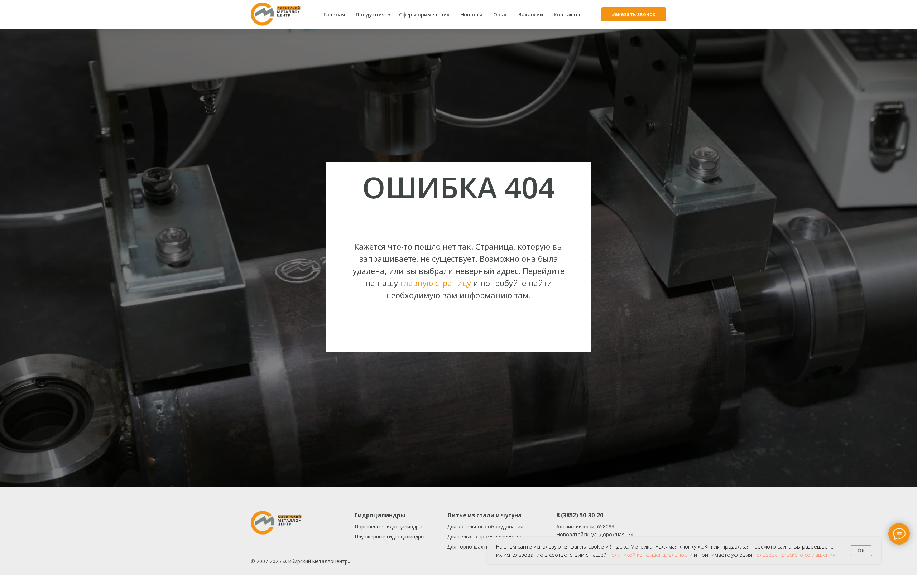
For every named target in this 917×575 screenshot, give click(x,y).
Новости (471, 14)
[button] (633, 14)
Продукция (371, 14)
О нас (500, 14)
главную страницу (435, 282)
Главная (334, 14)
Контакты (567, 14)
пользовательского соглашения (794, 554)
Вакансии (530, 14)
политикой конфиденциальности (650, 554)
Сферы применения (424, 14)
